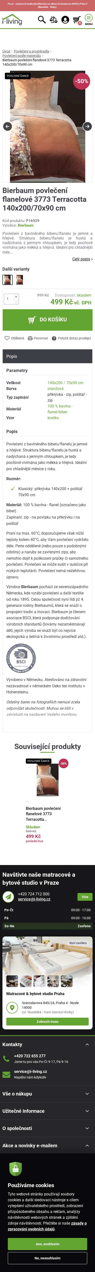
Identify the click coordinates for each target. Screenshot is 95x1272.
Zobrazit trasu (47, 1022)
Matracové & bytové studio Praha (35, 993)
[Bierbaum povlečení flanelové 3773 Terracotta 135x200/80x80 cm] (20, 280)
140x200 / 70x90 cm (65, 382)
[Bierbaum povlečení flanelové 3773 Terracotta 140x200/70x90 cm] (7, 280)
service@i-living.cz (34, 899)
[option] (47, 127)
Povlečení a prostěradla (31, 51)
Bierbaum (26, 225)
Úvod (6, 51)
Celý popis (81, 259)
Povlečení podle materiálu (21, 56)
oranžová (56, 388)
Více (85, 897)
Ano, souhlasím (47, 1244)
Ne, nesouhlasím (47, 1258)
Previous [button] (7, 126)
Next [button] (87, 126)
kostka (53, 417)
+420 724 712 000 (33, 894)
